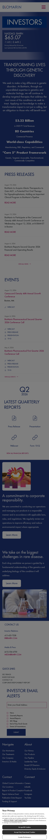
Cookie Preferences (24, 837)
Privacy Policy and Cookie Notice (15, 820)
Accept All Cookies (24, 827)
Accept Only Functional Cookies (24, 832)
